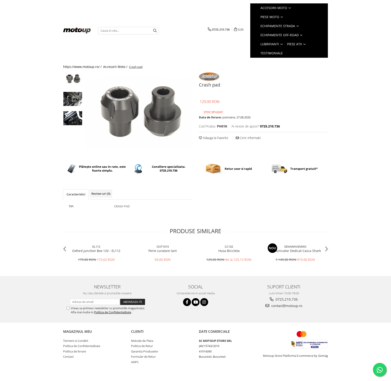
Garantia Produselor (144, 351)
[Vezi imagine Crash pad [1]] (72, 99)
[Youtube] (196, 302)
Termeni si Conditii (75, 341)
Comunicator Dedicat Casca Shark (295, 251)
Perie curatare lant (162, 251)
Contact (68, 357)
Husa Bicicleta (229, 251)
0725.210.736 (286, 299)
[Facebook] (187, 302)
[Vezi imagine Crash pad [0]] (72, 79)
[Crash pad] (138, 113)
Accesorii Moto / (115, 67)
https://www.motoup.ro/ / (83, 67)
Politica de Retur (142, 346)
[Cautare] (155, 30)
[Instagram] (204, 302)
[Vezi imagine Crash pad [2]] (72, 118)
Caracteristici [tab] (76, 194)
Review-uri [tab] (100, 194)
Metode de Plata (142, 341)
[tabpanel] (138, 113)
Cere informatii (250, 138)
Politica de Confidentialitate (112, 312)
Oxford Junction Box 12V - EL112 (96, 251)
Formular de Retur (143, 357)
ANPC (135, 362)
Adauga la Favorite (215, 138)
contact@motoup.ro (286, 305)
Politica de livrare (74, 351)
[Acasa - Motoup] (77, 30)
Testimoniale (271, 53)
